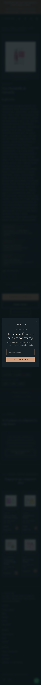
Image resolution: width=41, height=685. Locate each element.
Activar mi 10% (20, 359)
